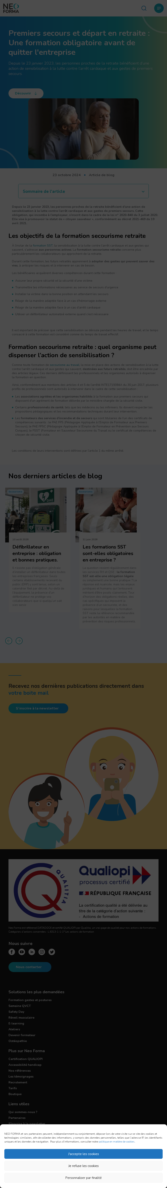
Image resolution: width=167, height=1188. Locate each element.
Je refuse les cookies (83, 1166)
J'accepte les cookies (83, 1154)
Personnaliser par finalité (83, 1178)
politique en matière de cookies (117, 1141)
